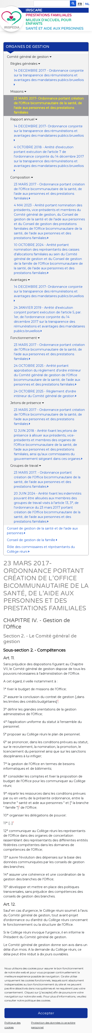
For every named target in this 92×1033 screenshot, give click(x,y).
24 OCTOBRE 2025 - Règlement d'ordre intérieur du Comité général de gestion (45, 393)
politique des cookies (37, 1000)
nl (87, 4)
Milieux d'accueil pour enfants (48, 22)
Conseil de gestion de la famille (31, 540)
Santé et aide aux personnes (55, 28)
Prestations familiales (49, 15)
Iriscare (34, 10)
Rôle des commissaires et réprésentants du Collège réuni (41, 549)
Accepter (46, 1013)
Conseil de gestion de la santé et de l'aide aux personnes (42, 530)
